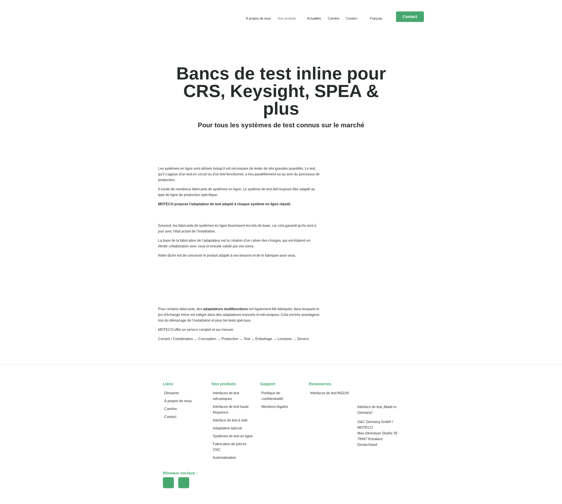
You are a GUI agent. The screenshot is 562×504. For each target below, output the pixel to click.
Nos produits (287, 18)
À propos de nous (258, 18)
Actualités (314, 18)
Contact (351, 18)
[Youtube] (183, 482)
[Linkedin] (168, 482)
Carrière (333, 18)
